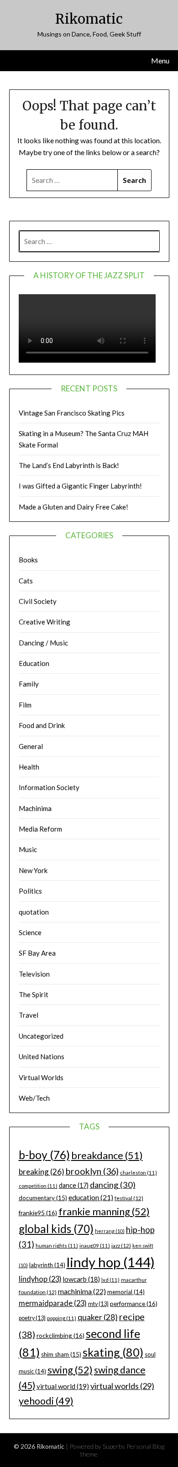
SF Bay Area (37, 953)
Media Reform (40, 829)
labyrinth (47, 1265)
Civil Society (38, 601)
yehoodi (46, 1401)
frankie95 (38, 1213)
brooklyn (92, 1171)
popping (61, 1318)
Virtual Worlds (41, 1077)
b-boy (44, 1154)
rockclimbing (60, 1335)
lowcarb (81, 1279)
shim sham (61, 1354)
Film (25, 705)
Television (34, 974)
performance (133, 1303)
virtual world (63, 1386)
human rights (57, 1246)
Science (30, 932)
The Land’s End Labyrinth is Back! (69, 465)
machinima (82, 1291)
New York (33, 870)
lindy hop (111, 1262)
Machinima (35, 808)
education (90, 1197)
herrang (110, 1231)
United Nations (41, 1056)
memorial (126, 1291)
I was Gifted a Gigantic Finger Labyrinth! (80, 486)
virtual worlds (122, 1386)
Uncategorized (41, 1036)
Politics (30, 891)
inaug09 (94, 1246)
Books (28, 560)
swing (70, 1369)
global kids (56, 1228)
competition (38, 1186)
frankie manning (104, 1211)
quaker (98, 1317)
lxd (110, 1280)
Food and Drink (42, 725)
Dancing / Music (43, 643)
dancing (113, 1185)
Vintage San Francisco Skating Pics (72, 413)
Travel (28, 1015)
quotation (34, 912)
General (31, 746)
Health (29, 767)
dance (74, 1185)
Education (34, 663)
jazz (121, 1245)
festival (129, 1198)
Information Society (49, 787)
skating (113, 1352)
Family (29, 684)
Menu (160, 60)
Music (28, 849)
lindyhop (40, 1279)
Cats (26, 581)
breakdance (107, 1155)
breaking (41, 1171)
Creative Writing (44, 622)
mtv (98, 1304)
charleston (138, 1173)
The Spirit (33, 994)
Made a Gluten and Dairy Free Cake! (73, 507)
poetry (32, 1318)
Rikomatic (89, 18)
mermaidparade (53, 1303)
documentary (43, 1198)
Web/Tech (34, 1098)
